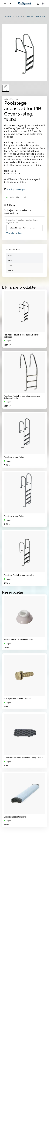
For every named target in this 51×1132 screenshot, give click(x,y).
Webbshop (9, 16)
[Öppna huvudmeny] (4, 3)
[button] (24, 52)
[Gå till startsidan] (24, 3)
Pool (20, 16)
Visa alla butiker (14, 233)
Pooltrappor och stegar (36, 16)
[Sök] (10, 4)
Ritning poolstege (16, 189)
